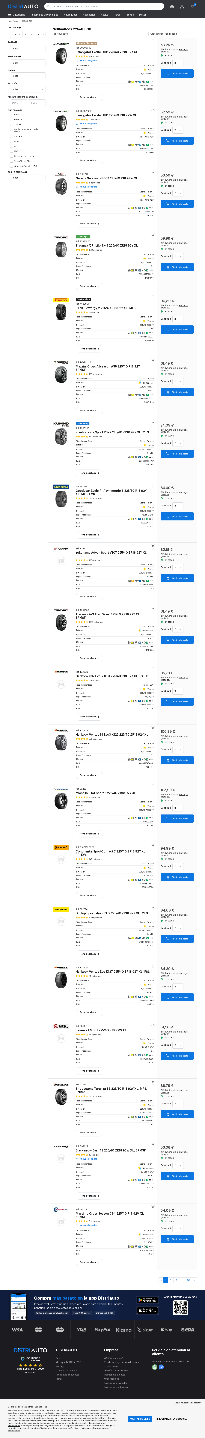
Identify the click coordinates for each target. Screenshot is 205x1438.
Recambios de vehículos (44, 14)
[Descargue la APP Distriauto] (147, 1300)
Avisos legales (111, 1378)
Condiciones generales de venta (121, 1362)
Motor (142, 14)
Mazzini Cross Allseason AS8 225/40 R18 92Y (108, 366)
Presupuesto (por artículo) (23, 97)
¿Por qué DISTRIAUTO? (68, 1362)
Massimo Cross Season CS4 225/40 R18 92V (110, 1213)
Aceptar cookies (140, 1419)
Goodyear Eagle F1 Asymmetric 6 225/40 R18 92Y (111, 490)
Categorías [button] (19, 14)
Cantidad (166, 63)
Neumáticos (70, 14)
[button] (172, 6)
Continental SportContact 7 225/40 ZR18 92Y (111, 851)
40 (188, 1280)
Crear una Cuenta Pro (67, 1370)
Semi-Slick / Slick (23, 161)
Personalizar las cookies (171, 1419)
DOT (16, 146)
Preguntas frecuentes (67, 1374)
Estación (13, 83)
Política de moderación (116, 1386)
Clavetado (19, 136)
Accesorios (89, 14)
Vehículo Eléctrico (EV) (25, 166)
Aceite (104, 14)
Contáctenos (111, 1366)
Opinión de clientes (114, 1374)
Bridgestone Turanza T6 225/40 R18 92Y (111, 1088)
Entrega (60, 1366)
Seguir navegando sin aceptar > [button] (188, 1402)
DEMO (17, 141)
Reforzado (19, 119)
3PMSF (17, 124)
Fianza (59, 1378)
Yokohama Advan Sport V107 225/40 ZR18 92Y (112, 552)
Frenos (130, 14)
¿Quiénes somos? (113, 1358)
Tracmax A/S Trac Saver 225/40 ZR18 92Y (108, 614)
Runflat (17, 114)
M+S (16, 151)
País (58, 1358)
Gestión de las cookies (116, 1370)
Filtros (117, 14)
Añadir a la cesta (179, 74)
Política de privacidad (116, 1382)
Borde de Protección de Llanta (26, 130)
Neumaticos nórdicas (25, 156)
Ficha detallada (88, 97)
